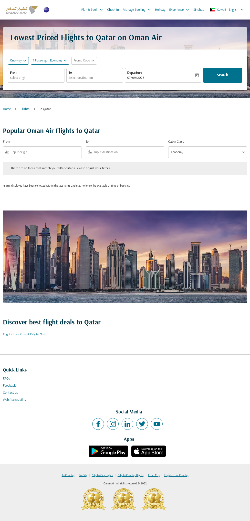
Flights (25, 109)
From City (154, 475)
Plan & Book (92, 9)
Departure (134, 73)
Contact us (10, 393)
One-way (16, 60)
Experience (179, 9)
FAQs (6, 379)
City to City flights (102, 475)
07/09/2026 (135, 78)
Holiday (160, 10)
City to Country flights (131, 475)
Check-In (113, 10)
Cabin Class (176, 142)
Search (222, 75)
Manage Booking (137, 9)
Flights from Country (176, 475)
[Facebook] (98, 424)
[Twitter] (142, 424)
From (13, 73)
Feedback (9, 386)
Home (7, 109)
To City (83, 475)
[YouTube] (157, 424)
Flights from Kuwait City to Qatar (25, 334)
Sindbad (198, 10)
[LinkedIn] (127, 424)
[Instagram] (113, 424)
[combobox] (36, 77)
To (70, 73)
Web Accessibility (14, 400)
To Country (68, 475)
